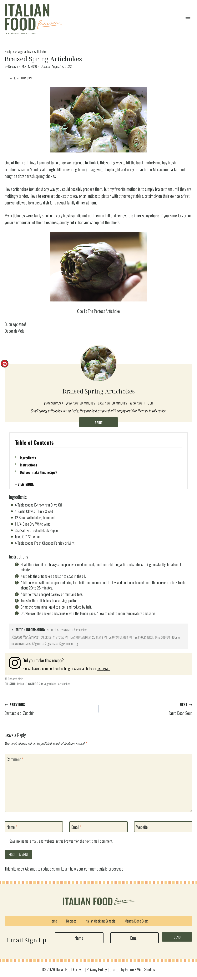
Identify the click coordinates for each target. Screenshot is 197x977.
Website (142, 827)
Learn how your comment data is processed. (92, 869)
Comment (15, 759)
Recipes (9, 51)
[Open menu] (187, 17)
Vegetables (24, 51)
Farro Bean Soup (180, 709)
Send (177, 936)
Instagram (103, 668)
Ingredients (28, 457)
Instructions (28, 464)
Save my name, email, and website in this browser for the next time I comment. (61, 841)
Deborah (13, 66)
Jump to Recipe (22, 78)
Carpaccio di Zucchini (20, 709)
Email (76, 827)
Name (12, 827)
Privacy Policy (97, 969)
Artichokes (40, 51)
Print (98, 422)
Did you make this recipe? (38, 472)
